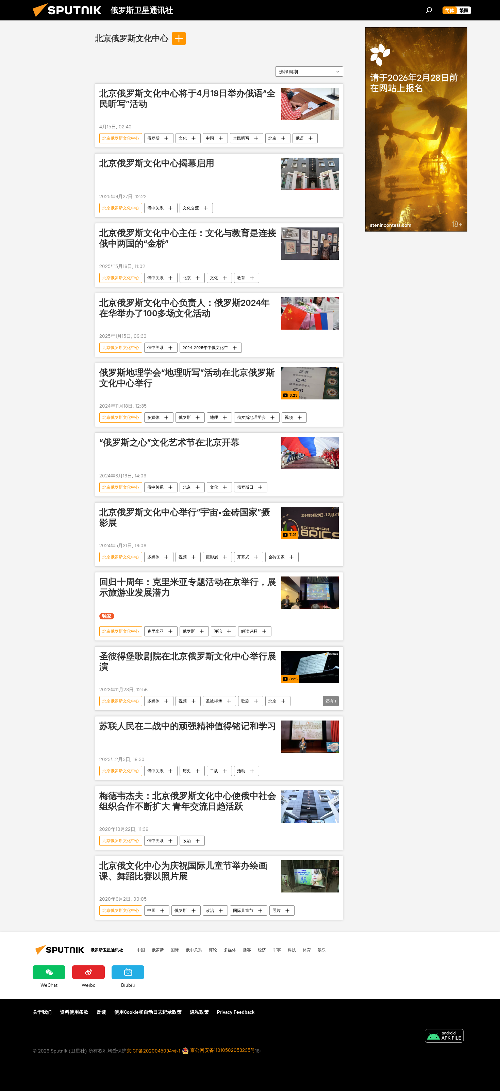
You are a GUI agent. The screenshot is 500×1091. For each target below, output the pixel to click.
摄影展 (212, 556)
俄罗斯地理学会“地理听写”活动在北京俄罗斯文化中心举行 (187, 378)
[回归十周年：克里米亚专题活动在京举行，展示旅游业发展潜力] (310, 592)
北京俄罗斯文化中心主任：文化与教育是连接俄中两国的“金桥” (187, 238)
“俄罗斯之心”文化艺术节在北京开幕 (169, 442)
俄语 (300, 138)
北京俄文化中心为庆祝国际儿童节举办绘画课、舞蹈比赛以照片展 (183, 871)
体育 (307, 950)
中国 (210, 138)
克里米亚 (155, 631)
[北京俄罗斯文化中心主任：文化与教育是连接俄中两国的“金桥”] (310, 243)
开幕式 (243, 556)
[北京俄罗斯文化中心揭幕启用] (310, 174)
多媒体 (153, 417)
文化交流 (191, 207)
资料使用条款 (74, 1012)
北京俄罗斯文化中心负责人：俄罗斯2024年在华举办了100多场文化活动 (184, 308)
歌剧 (245, 700)
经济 (262, 950)
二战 (214, 770)
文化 (183, 138)
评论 (218, 631)
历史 (187, 770)
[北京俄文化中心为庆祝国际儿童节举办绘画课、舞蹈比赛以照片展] (310, 876)
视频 (289, 417)
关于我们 (42, 1012)
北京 (272, 138)
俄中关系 (155, 207)
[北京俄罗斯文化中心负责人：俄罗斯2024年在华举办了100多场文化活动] (310, 313)
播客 (247, 950)
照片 (276, 910)
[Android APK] (444, 1036)
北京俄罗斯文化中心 (131, 38)
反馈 (101, 1012)
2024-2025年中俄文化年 (205, 347)
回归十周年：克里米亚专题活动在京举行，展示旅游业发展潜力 (187, 587)
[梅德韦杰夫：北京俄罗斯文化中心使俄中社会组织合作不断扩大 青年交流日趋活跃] (310, 806)
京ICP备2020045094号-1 (153, 1051)
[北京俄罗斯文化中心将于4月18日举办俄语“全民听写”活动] (310, 104)
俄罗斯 (153, 138)
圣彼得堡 (214, 700)
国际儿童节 (243, 910)
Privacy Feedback (235, 1012)
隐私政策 (199, 1012)
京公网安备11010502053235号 (222, 1050)
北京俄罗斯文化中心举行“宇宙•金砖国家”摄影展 (184, 517)
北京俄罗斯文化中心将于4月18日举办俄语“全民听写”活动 (187, 98)
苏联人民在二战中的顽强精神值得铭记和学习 (187, 726)
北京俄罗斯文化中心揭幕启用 (156, 163)
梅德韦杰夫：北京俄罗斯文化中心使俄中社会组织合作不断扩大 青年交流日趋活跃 (187, 801)
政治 (187, 840)
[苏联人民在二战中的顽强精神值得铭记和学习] (310, 737)
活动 (241, 770)
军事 (277, 950)
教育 (241, 277)
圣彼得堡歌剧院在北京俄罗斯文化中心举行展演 (187, 661)
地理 (214, 417)
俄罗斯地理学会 (251, 417)
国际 (175, 950)
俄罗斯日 (245, 487)
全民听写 (241, 138)
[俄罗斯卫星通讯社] (70, 19)
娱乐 (322, 950)
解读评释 (249, 631)
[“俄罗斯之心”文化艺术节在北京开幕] (310, 453)
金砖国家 (276, 556)
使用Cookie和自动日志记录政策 (148, 1012)
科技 (292, 950)
